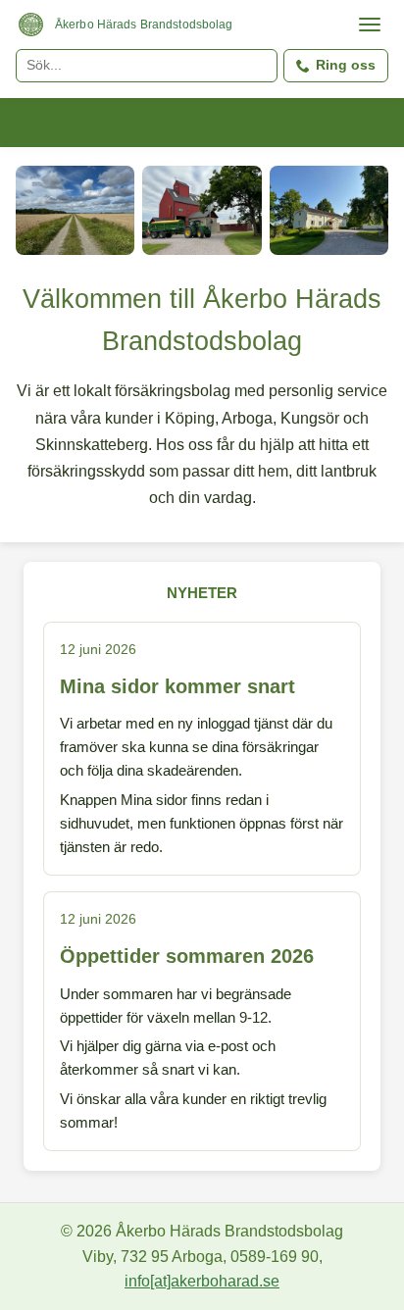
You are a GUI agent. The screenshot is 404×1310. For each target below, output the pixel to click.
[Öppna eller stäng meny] (369, 24)
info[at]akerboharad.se (202, 1281)
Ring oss (346, 65)
